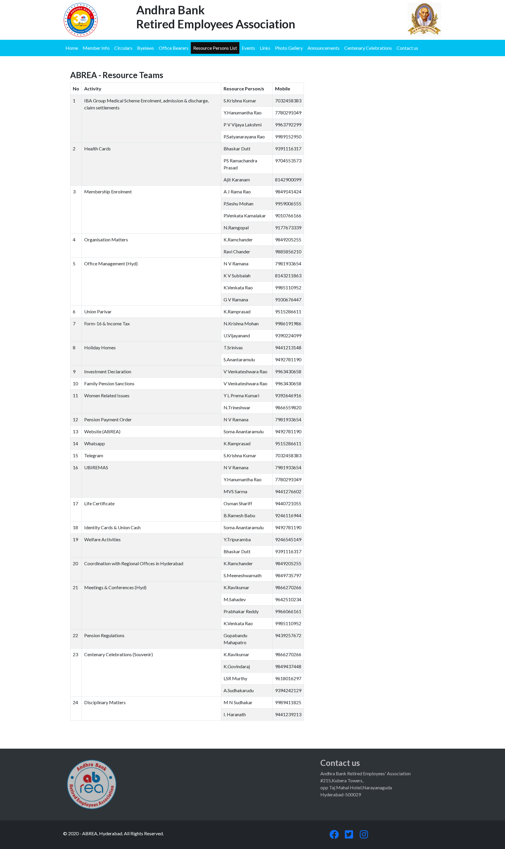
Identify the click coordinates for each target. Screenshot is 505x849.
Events (248, 48)
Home (71, 48)
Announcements (323, 48)
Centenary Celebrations (368, 48)
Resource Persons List (215, 48)
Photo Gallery (289, 48)
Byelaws (145, 48)
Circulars (123, 48)
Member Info (96, 48)
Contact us (407, 48)
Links (265, 48)
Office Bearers (173, 48)
